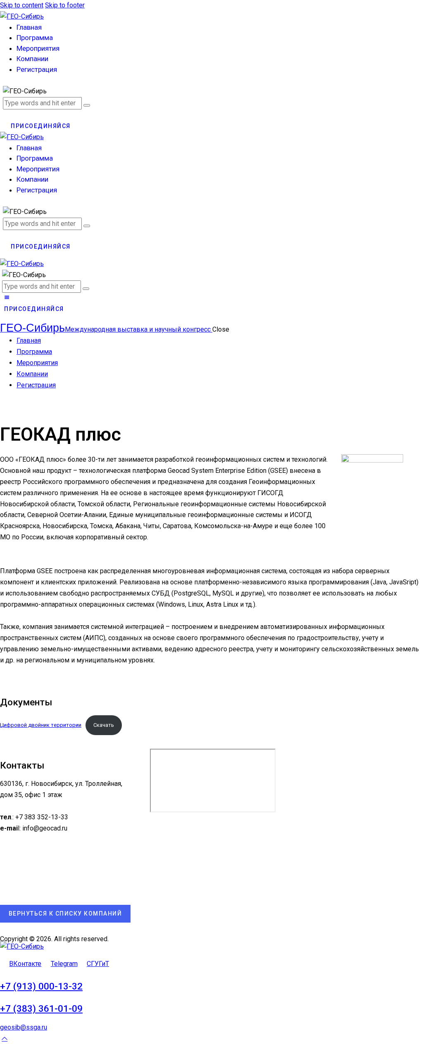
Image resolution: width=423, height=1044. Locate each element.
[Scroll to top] (4, 1038)
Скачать (103, 725)
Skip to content (21, 5)
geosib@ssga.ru (23, 1027)
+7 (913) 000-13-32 (41, 986)
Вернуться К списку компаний (65, 913)
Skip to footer (65, 5)
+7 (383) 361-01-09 (41, 1008)
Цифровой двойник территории (40, 725)
